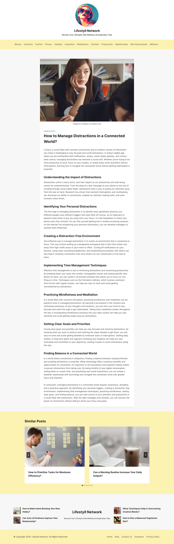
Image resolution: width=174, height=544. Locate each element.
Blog (117, 537)
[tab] (82, 485)
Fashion (39, 44)
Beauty (18, 44)
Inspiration (70, 44)
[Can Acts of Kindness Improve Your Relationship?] (17, 520)
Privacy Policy (152, 537)
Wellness (154, 44)
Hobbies (58, 44)
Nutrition (95, 44)
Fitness (48, 44)
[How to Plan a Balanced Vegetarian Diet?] (117, 520)
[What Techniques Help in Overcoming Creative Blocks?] (117, 510)
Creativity (28, 44)
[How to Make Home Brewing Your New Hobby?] (17, 510)
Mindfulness (83, 44)
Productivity (107, 44)
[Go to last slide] (28, 455)
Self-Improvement (138, 44)
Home (109, 537)
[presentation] (55, 447)
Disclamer (139, 537)
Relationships (121, 44)
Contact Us (126, 537)
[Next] (145, 455)
